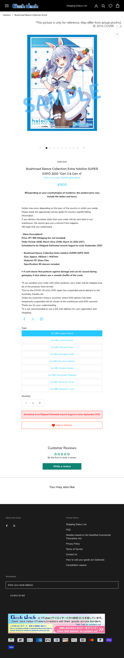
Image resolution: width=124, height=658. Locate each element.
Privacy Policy (73, 543)
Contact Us (71, 554)
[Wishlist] (110, 5)
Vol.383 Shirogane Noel (62, 354)
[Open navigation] (7, 5)
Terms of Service (74, 549)
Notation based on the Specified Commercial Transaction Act (88, 536)
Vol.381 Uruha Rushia (62, 340)
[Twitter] (33, 319)
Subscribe (17, 595)
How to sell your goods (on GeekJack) (85, 559)
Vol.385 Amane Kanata (62, 368)
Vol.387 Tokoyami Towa (62, 382)
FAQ (68, 529)
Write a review (62, 466)
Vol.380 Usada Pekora (62, 333)
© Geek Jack (13, 635)
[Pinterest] (41, 319)
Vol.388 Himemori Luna (62, 389)
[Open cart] (117, 6)
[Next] (83, 147)
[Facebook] (24, 319)
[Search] (103, 5)
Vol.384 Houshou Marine (62, 361)
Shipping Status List (77, 5)
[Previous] (40, 147)
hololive (6, 15)
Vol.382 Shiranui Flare (62, 347)
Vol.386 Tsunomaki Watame (62, 375)
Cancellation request (76, 565)
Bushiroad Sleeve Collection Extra (31, 15)
